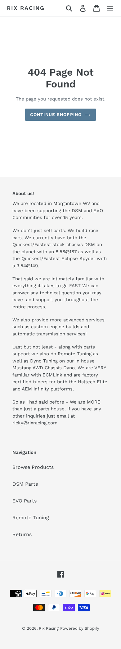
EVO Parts (24, 501)
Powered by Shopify (79, 628)
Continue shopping (56, 114)
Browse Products (33, 467)
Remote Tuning (30, 518)
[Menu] (110, 8)
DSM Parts (25, 484)
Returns (22, 534)
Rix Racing (26, 8)
